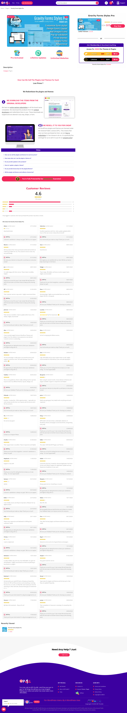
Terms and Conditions (100, 686)
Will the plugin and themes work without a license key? (19, 172)
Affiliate (82, 693)
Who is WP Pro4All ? (64, 689)
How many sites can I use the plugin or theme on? (18, 158)
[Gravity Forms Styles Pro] (4, 629)
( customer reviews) (116, 22)
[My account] (106, 2)
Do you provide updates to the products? (15, 161)
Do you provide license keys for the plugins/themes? (19, 168)
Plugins (7, 8)
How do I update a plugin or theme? (14, 165)
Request (83, 689)
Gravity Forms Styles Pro (15, 627)
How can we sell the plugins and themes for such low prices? (21, 155)
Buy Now (117, 26)
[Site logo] (5, 3)
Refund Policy (98, 692)
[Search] (97, 3)
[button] (11, 16)
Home (2, 8)
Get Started (62, 686)
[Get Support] (120, 3)
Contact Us (80, 686)
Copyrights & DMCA (100, 694)
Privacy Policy (98, 689)
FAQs (61, 692)
